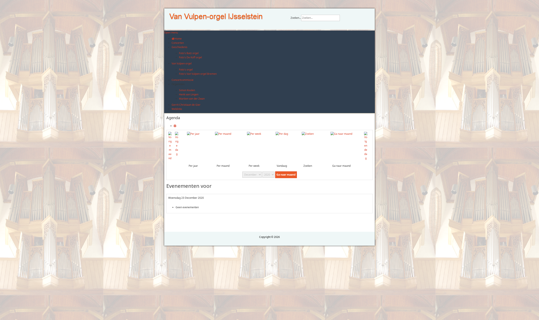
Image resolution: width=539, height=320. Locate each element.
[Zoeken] (308, 134)
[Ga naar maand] (341, 134)
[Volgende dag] (365, 146)
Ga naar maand (286, 174)
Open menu (171, 32)
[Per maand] (223, 134)
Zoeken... (296, 18)
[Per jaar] (193, 134)
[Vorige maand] (170, 146)
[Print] (175, 126)
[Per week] (254, 134)
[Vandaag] (282, 134)
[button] (178, 84)
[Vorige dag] (176, 143)
